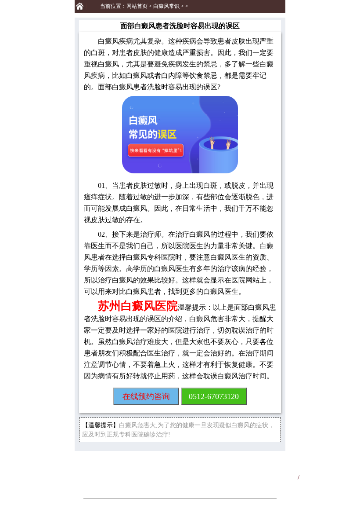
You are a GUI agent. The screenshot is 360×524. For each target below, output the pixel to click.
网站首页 (137, 6)
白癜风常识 (166, 6)
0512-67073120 (214, 396)
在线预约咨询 (146, 396)
